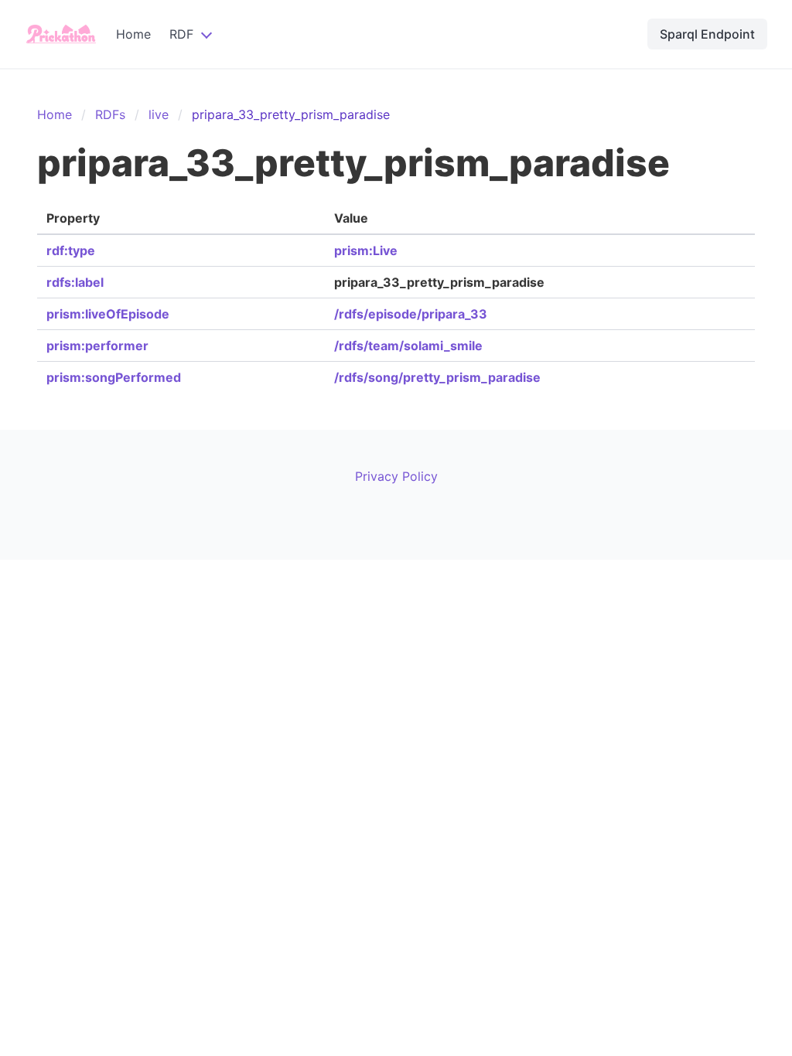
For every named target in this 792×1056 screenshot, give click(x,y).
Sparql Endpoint (707, 34)
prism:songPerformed (113, 377)
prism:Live (366, 250)
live (158, 114)
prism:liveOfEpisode (107, 314)
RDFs (110, 114)
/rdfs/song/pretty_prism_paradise (437, 377)
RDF (181, 34)
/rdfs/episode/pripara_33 (410, 314)
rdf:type (70, 250)
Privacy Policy (396, 476)
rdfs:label (75, 282)
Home (133, 34)
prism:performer (97, 345)
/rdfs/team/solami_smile (408, 345)
